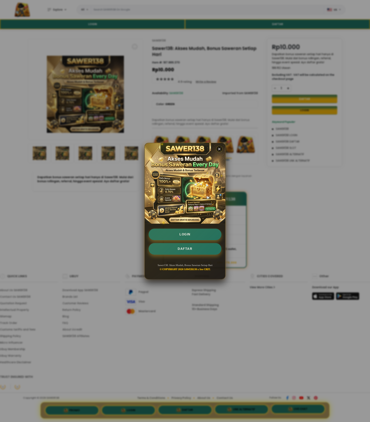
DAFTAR (185, 248)
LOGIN (185, 234)
